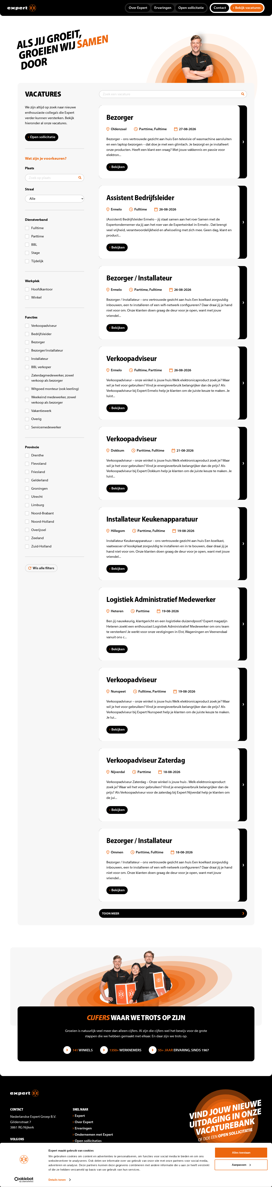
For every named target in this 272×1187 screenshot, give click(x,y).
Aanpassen (239, 1164)
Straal (29, 189)
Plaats (29, 168)
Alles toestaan (241, 1152)
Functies (31, 317)
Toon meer (110, 913)
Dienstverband (36, 220)
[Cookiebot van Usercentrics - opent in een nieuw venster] (24, 1180)
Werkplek (32, 281)
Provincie (32, 447)
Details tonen (57, 1179)
